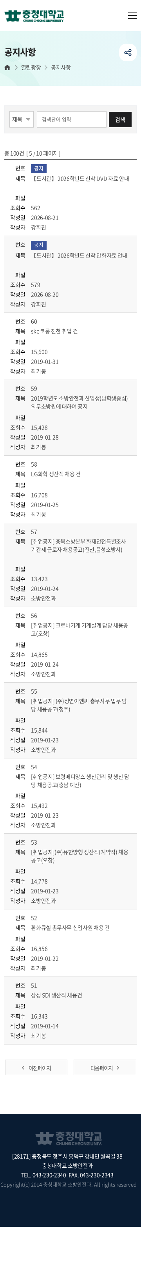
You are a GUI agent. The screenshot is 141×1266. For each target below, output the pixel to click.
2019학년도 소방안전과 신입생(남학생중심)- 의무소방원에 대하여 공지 (80, 402)
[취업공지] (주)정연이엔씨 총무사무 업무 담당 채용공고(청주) (79, 705)
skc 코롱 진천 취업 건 (55, 331)
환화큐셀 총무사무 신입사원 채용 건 (70, 927)
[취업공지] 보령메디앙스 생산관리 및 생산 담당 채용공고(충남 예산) (80, 780)
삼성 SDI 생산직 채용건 (57, 995)
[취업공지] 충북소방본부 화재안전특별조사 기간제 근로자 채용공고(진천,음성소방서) (78, 545)
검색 (120, 119)
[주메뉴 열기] (132, 15)
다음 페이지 (101, 1068)
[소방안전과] (37, 16)
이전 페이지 (40, 1068)
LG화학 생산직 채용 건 (56, 474)
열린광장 (31, 67)
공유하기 (128, 52)
